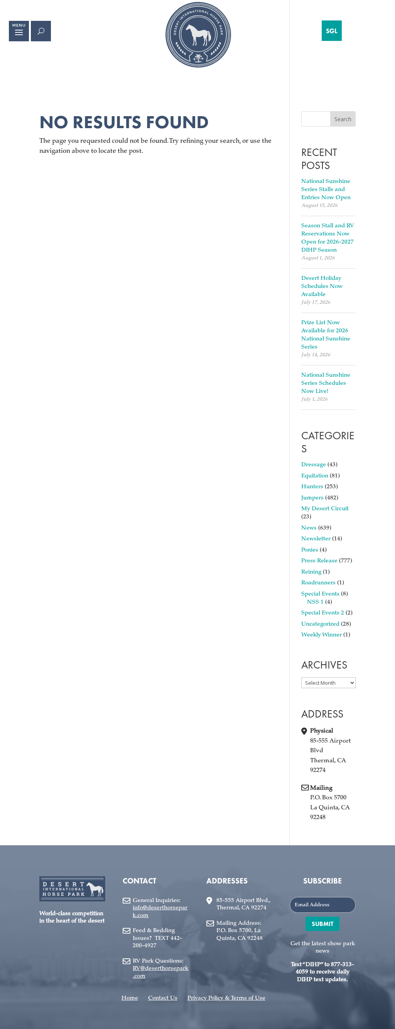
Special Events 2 (322, 613)
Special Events (320, 594)
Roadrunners (318, 583)
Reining (311, 572)
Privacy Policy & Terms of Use (226, 998)
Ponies (309, 550)
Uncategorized (320, 624)
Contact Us (162, 998)
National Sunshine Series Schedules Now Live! (325, 383)
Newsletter (316, 539)
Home (130, 998)
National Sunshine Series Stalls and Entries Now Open (326, 190)
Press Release (319, 561)
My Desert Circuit (325, 509)
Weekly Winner (321, 635)
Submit (322, 924)
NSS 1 (315, 602)
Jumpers (312, 498)
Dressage (313, 465)
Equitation (314, 476)
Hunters (312, 487)
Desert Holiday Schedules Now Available (322, 287)
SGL (332, 31)
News (309, 528)
